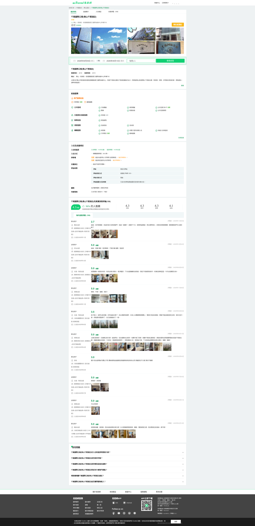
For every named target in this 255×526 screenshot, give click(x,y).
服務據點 (144, 492)
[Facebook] (113, 513)
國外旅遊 (76, 505)
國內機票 (88, 502)
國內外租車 (100, 511)
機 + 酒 (99, 505)
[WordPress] (129, 513)
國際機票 (76, 502)
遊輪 (86, 505)
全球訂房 (71, 8)
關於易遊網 (97, 492)
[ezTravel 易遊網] (82, 3)
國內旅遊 (88, 508)
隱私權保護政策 (120, 523)
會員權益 (113, 492)
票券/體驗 (76, 508)
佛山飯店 (86, 8)
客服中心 (157, 3)
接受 (175, 521)
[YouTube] (118, 513)
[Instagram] (124, 513)
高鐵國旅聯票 (89, 514)
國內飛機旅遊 (89, 511)
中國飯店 (79, 8)
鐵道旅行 (76, 511)
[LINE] (134, 513)
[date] (84, 61)
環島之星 (99, 508)
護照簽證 (76, 514)
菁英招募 (159, 492)
